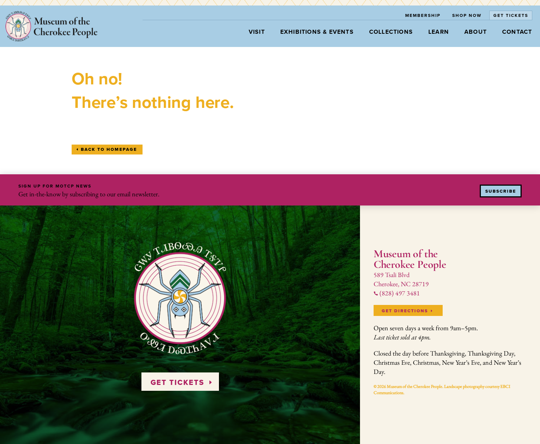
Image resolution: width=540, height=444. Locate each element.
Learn (438, 32)
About (475, 32)
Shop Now (467, 15)
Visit (257, 32)
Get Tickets (510, 15)
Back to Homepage (109, 149)
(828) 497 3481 (397, 293)
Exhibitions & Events (317, 32)
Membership (422, 15)
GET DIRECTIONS (405, 310)
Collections (391, 32)
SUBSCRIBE (500, 191)
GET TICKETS (177, 382)
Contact (517, 32)
